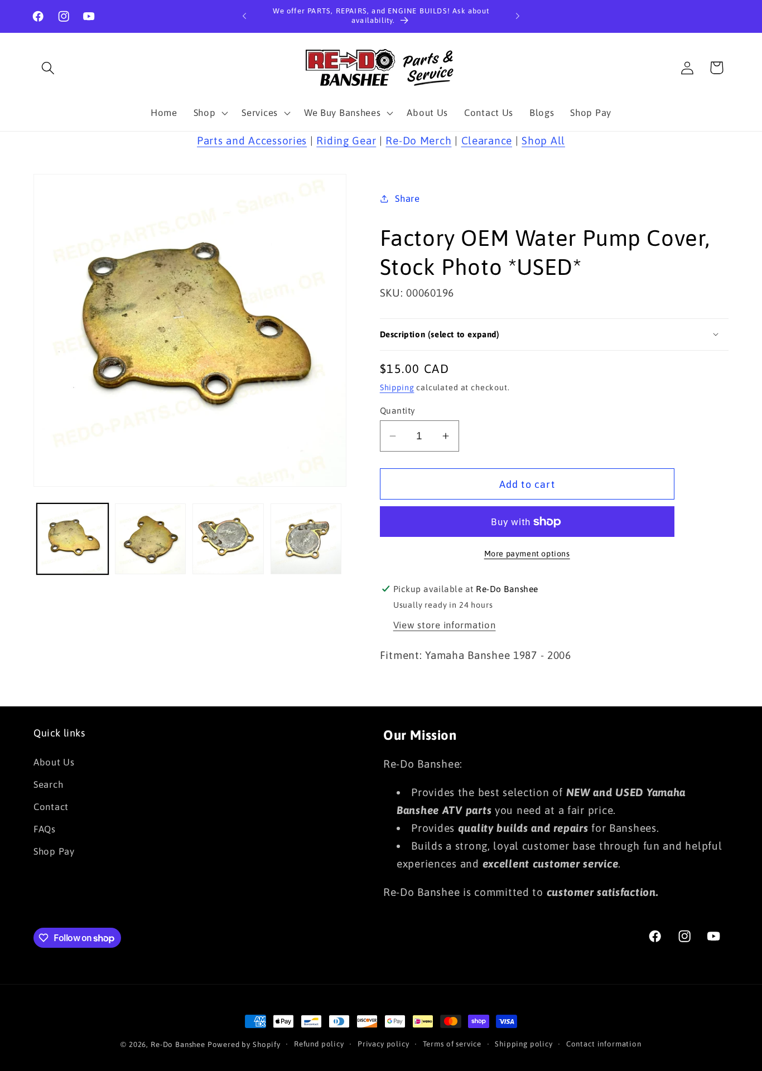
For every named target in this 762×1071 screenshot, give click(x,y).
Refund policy (319, 1044)
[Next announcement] (517, 16)
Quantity (398, 410)
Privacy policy (383, 1044)
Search (48, 784)
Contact (51, 806)
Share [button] (407, 198)
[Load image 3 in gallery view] (228, 539)
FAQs (44, 829)
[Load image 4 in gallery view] (306, 539)
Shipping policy (524, 1044)
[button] (48, 68)
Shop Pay (54, 851)
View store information (444, 625)
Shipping (397, 387)
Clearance (486, 140)
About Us (54, 762)
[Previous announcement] (244, 16)
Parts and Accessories (252, 140)
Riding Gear (346, 140)
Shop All (543, 140)
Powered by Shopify (244, 1044)
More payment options (527, 553)
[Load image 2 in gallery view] (150, 539)
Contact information (604, 1044)
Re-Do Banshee (178, 1044)
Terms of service (452, 1044)
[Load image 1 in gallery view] (72, 539)
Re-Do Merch (418, 140)
